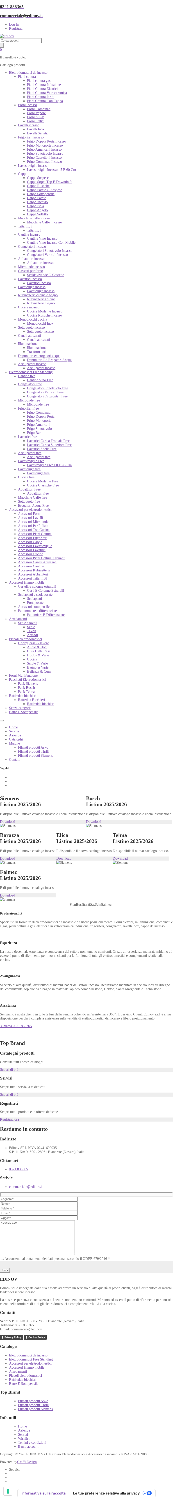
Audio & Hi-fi (37, 647)
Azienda (15, 735)
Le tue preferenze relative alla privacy (106, 1493)
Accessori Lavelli (30, 518)
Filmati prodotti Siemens (35, 755)
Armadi (32, 635)
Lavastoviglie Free (31, 461)
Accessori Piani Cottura (35, 534)
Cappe (22, 174)
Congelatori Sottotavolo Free (47, 388)
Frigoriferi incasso (31, 137)
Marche (14, 743)
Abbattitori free (38, 493)
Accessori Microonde (33, 522)
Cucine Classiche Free (43, 485)
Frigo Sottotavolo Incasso (45, 153)
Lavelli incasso (28, 125)
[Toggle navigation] (2, 720)
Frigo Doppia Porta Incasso (46, 141)
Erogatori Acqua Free (33, 505)
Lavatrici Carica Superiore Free (49, 445)
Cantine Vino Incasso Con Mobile (51, 242)
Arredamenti (18, 619)
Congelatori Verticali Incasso (47, 255)
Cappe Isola (35, 206)
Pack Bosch (26, 687)
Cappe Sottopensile (41, 194)
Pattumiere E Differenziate (46, 615)
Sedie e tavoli (27, 623)
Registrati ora (9, 1119)
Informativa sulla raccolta (43, 1493)
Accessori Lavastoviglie (35, 546)
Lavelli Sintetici (38, 133)
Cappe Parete (36, 198)
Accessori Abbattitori (33, 574)
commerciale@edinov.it (26, 1187)
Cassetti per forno (30, 271)
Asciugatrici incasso (32, 364)
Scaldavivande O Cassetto (45, 275)
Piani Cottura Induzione (44, 85)
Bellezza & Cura (39, 671)
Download (7, 821)
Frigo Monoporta (39, 420)
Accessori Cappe (30, 542)
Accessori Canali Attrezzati (37, 562)
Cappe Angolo (37, 210)
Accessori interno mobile (26, 582)
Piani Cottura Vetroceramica (47, 93)
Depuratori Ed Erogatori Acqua (49, 360)
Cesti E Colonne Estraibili (45, 590)
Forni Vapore (36, 113)
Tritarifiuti (25, 226)
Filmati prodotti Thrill (33, 751)
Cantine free (26, 376)
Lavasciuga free (29, 469)
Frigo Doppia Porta (41, 416)
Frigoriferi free (28, 408)
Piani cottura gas (38, 81)
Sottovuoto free (29, 501)
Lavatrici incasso (30, 279)
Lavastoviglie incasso (33, 165)
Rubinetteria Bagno (41, 303)
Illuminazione (27, 344)
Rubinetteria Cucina (41, 299)
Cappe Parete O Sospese (44, 190)
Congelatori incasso (32, 246)
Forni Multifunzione (23, 675)
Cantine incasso (29, 234)
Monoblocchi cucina (32, 319)
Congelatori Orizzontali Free (47, 396)
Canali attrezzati (29, 335)
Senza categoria (20, 708)
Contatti (14, 759)
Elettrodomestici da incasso (28, 72)
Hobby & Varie (38, 655)
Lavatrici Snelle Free (42, 449)
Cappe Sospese (38, 178)
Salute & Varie (37, 663)
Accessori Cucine (30, 554)
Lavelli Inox (35, 129)
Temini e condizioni (32, 1442)
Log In (14, 24)
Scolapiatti (34, 598)
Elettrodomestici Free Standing (31, 372)
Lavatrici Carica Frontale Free (48, 441)
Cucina (32, 659)
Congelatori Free (30, 384)
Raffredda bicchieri (22, 696)
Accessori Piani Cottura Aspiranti (41, 558)
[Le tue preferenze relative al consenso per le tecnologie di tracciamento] (8, 1491)
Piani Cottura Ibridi (40, 97)
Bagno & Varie (37, 667)
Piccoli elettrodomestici (25, 639)
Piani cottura (27, 76)
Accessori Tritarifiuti (32, 578)
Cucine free (26, 477)
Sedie (31, 627)
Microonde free (29, 400)
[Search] (2, 45)
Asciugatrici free (29, 453)
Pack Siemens (28, 683)
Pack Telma (26, 692)
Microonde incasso (31, 267)
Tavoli (31, 631)
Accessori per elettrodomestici (30, 509)
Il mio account (28, 1446)
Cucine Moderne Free (42, 481)
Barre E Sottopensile (23, 712)
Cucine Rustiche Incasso (44, 315)
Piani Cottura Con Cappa (45, 101)
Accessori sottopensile (34, 607)
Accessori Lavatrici (32, 550)
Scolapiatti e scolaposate (35, 594)
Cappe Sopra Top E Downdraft (49, 182)
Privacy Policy (13, 1337)
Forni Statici (35, 121)
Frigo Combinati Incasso (44, 161)
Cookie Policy (36, 1337)
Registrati (16, 28)
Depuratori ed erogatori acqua (39, 356)
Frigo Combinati (38, 412)
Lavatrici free (27, 437)
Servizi (14, 731)
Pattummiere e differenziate (37, 611)
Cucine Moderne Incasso (44, 311)
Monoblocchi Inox (40, 323)
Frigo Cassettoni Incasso (44, 157)
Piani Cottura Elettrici (42, 89)
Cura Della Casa (38, 651)
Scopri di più (9, 1069)
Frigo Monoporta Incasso (45, 145)
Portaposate (35, 603)
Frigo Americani (38, 424)
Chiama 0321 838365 (16, 1026)
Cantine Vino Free (40, 380)
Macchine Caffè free (32, 497)
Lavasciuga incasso (32, 287)
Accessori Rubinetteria (34, 570)
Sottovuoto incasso (31, 327)
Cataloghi (16, 739)
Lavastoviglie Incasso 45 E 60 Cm (51, 170)
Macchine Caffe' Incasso (44, 222)
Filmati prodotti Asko (33, 747)
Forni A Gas (35, 117)
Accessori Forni (29, 513)
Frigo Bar (34, 433)
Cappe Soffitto (37, 214)
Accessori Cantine (31, 566)
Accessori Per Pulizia (33, 526)
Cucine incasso (28, 307)
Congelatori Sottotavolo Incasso (49, 250)
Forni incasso (27, 105)
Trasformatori (36, 352)
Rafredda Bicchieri (31, 700)
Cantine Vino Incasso (42, 238)
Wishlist (23, 1438)
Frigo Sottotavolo (39, 429)
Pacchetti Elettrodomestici (27, 679)
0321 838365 (18, 1169)
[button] (70, 903)
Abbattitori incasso (31, 259)
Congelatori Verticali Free (45, 392)
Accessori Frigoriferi (32, 538)
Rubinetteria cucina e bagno (38, 295)
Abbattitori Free (29, 489)
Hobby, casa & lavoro (33, 643)
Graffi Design (27, 1462)
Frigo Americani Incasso (44, 149)
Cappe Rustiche (38, 186)
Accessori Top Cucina (34, 530)
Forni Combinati (38, 109)
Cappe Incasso (37, 202)
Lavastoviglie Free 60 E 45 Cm (49, 465)
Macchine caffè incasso (34, 218)
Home (13, 727)
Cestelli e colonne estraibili (37, 586)
